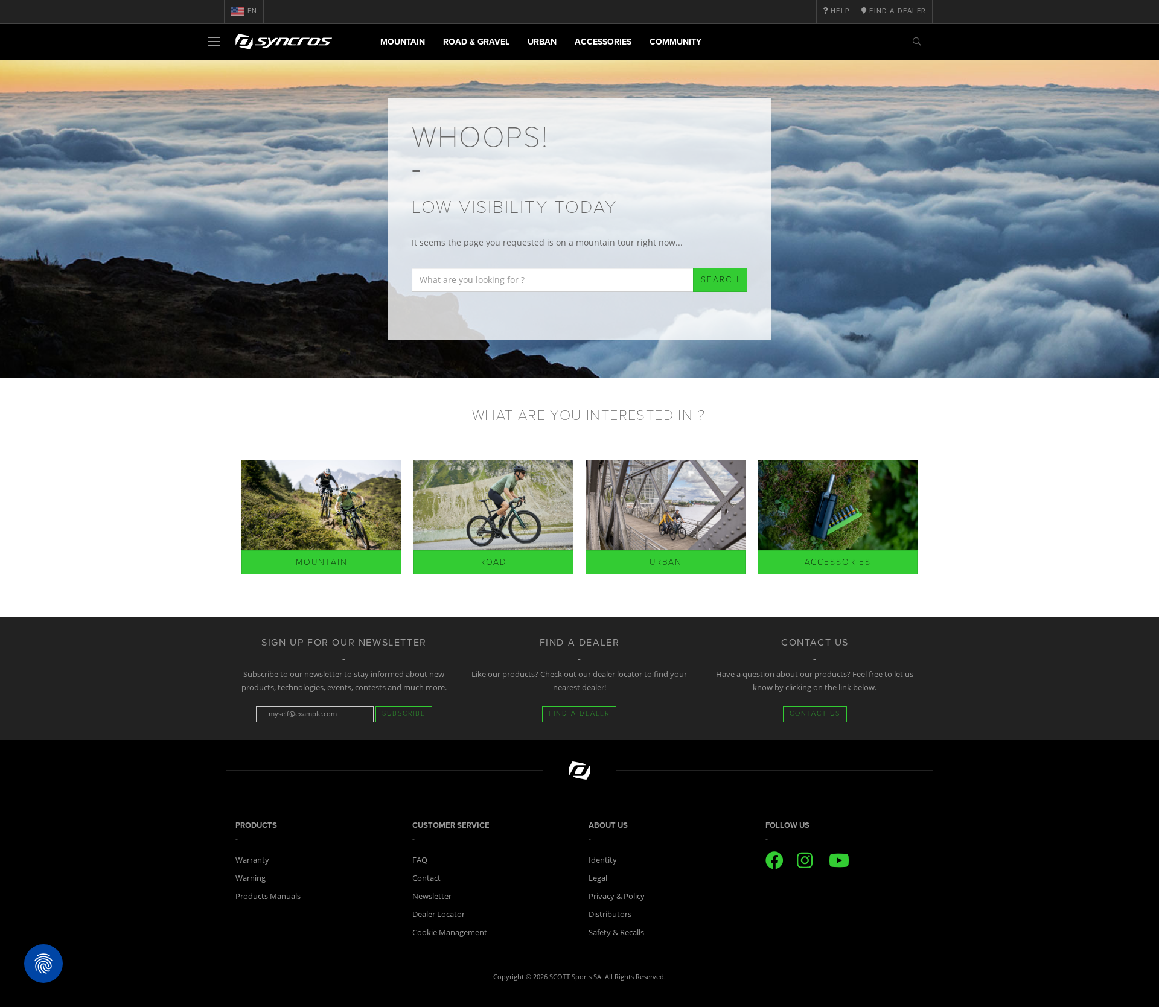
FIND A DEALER (579, 713)
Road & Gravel (476, 42)
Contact (426, 877)
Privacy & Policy (617, 896)
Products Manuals (268, 896)
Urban (542, 42)
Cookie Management (449, 932)
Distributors (610, 914)
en (252, 11)
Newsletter (432, 896)
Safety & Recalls (616, 932)
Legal (598, 877)
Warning (250, 877)
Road (493, 562)
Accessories (603, 42)
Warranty (252, 859)
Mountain (402, 42)
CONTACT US (815, 713)
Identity (603, 859)
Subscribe (404, 713)
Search (720, 280)
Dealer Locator (438, 914)
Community (675, 42)
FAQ (419, 859)
